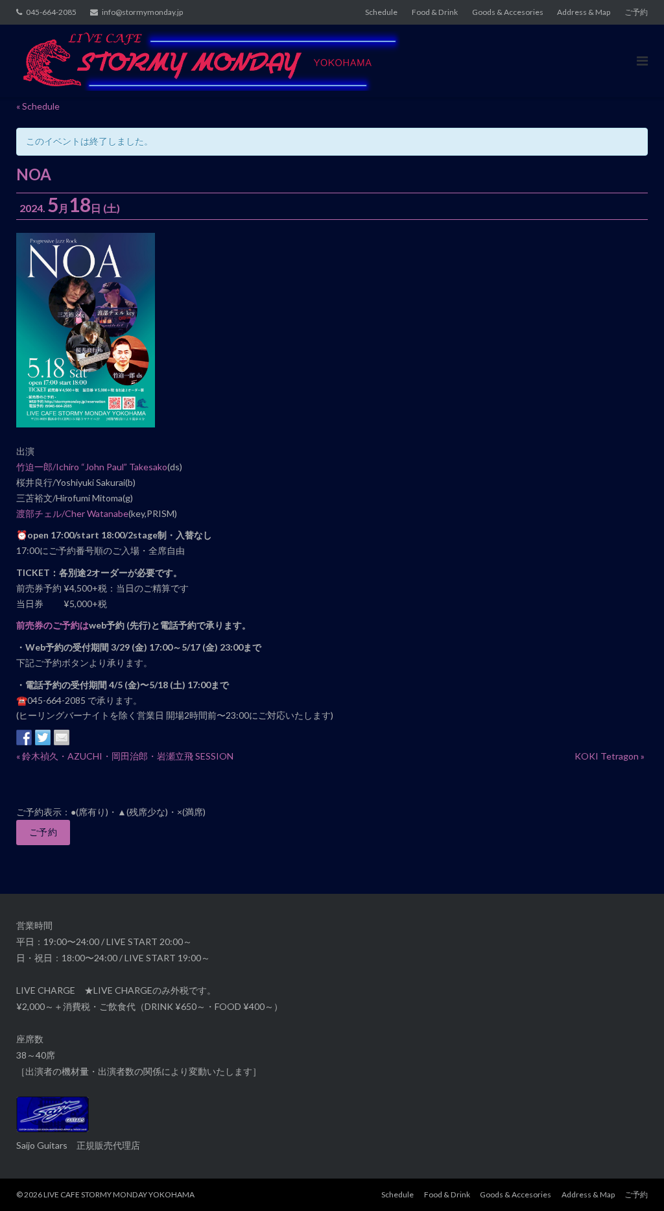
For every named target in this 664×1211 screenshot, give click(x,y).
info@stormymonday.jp (142, 12)
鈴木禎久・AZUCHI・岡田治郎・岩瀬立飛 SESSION (124, 755)
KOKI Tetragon (610, 755)
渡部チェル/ (40, 513)
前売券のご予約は (52, 624)
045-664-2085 (51, 12)
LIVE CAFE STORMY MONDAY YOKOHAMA (119, 1194)
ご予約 (636, 12)
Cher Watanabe (96, 513)
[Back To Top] (632, 1180)
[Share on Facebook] (24, 737)
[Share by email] (61, 737)
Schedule (381, 12)
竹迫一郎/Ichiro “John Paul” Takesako (91, 466)
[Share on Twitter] (43, 737)
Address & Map (583, 12)
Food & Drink (435, 12)
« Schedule (38, 106)
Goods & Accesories (507, 12)
